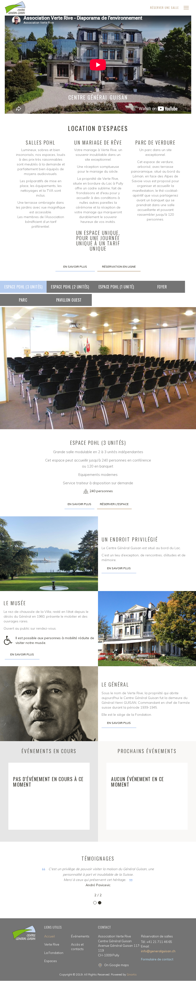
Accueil (49, 936)
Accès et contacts (77, 946)
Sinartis (132, 974)
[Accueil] (15, 7)
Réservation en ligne (119, 266)
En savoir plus (75, 266)
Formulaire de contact (157, 959)
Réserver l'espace (114, 504)
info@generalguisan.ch (158, 948)
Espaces (50, 961)
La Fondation (53, 953)
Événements (80, 936)
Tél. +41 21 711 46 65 (156, 942)
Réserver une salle (164, 8)
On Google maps (116, 965)
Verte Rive (51, 944)
